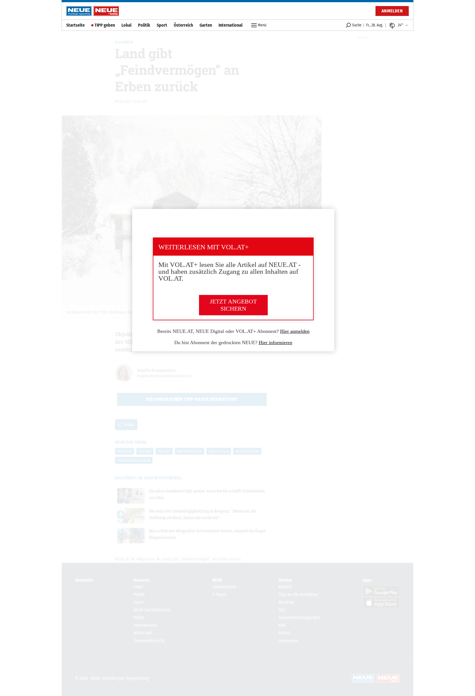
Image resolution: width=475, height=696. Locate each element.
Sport (162, 25)
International (230, 25)
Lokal (126, 25)
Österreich (183, 25)
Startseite (75, 25)
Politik (144, 25)
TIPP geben (105, 25)
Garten (206, 25)
